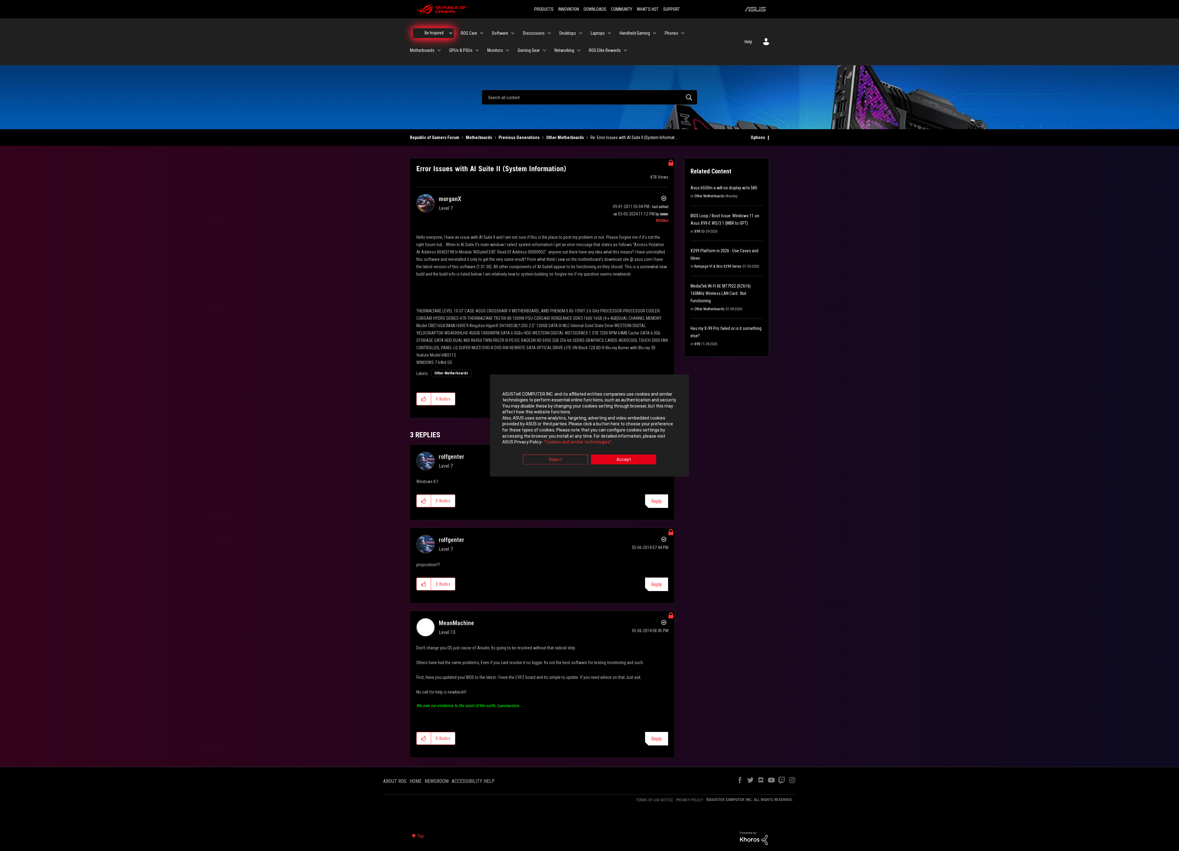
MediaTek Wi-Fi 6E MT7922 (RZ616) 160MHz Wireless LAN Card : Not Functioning (721, 293)
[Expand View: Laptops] (609, 33)
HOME (416, 781)
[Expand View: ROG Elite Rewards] (625, 50)
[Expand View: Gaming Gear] (544, 50)
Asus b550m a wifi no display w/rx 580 (724, 187)
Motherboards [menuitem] (422, 50)
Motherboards (479, 137)
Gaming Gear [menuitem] (529, 50)
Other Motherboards (565, 137)
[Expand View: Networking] (579, 50)
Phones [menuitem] (671, 33)
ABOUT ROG (395, 781)
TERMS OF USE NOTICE (654, 800)
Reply (656, 501)
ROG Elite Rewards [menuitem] (605, 50)
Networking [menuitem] (564, 50)
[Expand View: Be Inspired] (451, 33)
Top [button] (420, 836)
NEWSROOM (437, 781)
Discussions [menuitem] (534, 33)
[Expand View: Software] (513, 33)
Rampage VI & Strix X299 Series (717, 266)
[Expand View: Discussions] (549, 33)
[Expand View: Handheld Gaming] (655, 33)
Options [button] (758, 137)
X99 (697, 231)
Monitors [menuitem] (495, 50)
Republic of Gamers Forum (434, 137)
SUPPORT (671, 9)
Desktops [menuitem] (567, 33)
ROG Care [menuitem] (469, 33)
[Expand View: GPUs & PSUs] (477, 50)
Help (748, 41)
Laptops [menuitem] (598, 33)
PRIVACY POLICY (689, 800)
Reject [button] (555, 459)
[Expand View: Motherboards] (439, 50)
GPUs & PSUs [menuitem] (461, 50)
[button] (424, 399)
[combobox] (589, 97)
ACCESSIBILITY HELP (473, 781)
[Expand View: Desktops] (581, 33)
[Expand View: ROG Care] (482, 33)
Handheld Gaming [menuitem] (635, 33)
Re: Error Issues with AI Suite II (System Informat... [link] (633, 137)
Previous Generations (519, 137)
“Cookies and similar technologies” (578, 442)
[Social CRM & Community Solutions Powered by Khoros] (754, 837)
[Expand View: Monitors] (507, 50)
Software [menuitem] (500, 33)
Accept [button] (624, 459)
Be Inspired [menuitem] (434, 32)
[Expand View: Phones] (683, 33)
